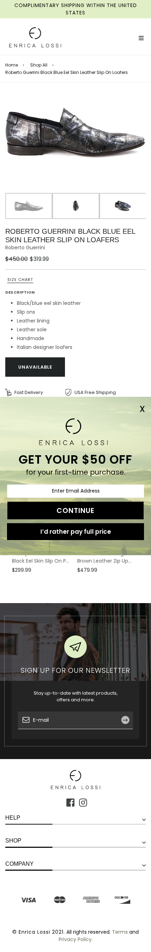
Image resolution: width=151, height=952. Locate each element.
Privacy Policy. (76, 939)
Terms (120, 931)
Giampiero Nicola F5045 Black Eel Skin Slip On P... (41, 557)
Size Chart (20, 279)
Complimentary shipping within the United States (75, 9)
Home (11, 65)
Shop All (38, 65)
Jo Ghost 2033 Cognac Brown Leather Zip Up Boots (105, 557)
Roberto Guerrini (25, 247)
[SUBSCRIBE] (128, 736)
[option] (75, 132)
